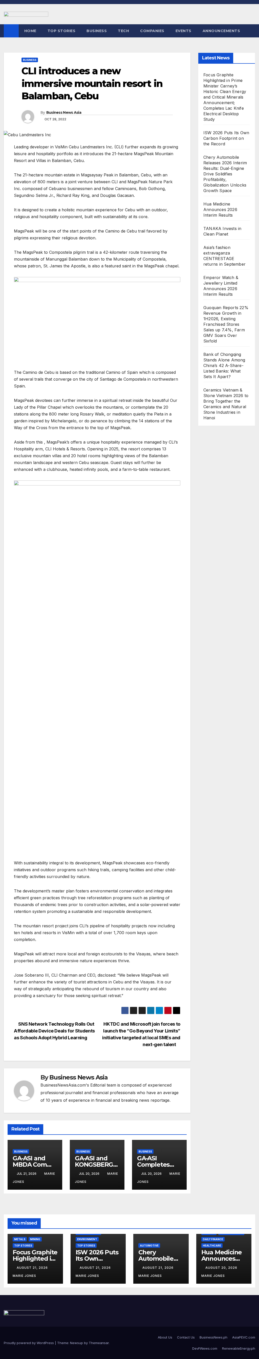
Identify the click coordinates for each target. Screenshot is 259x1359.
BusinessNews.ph (213, 1337)
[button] (251, 30)
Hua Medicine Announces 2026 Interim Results (220, 209)
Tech (123, 31)
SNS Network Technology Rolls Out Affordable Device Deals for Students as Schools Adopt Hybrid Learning (54, 1030)
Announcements (221, 31)
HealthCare (212, 1245)
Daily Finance (213, 1239)
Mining (35, 1239)
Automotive (149, 1245)
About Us (165, 1337)
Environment (87, 1239)
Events (183, 31)
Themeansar (99, 1343)
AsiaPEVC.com (243, 1337)
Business (97, 31)
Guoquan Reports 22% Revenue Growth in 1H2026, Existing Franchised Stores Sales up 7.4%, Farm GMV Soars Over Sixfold (225, 324)
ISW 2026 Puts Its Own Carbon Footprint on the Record (226, 138)
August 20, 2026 (221, 1268)
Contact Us (186, 1337)
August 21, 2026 (33, 1268)
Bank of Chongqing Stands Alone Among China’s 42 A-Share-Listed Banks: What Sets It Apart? (224, 365)
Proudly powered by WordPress (29, 1343)
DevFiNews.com (204, 1348)
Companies (152, 31)
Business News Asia (63, 112)
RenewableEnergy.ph (238, 1348)
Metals (19, 1239)
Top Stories (62, 31)
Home (30, 31)
